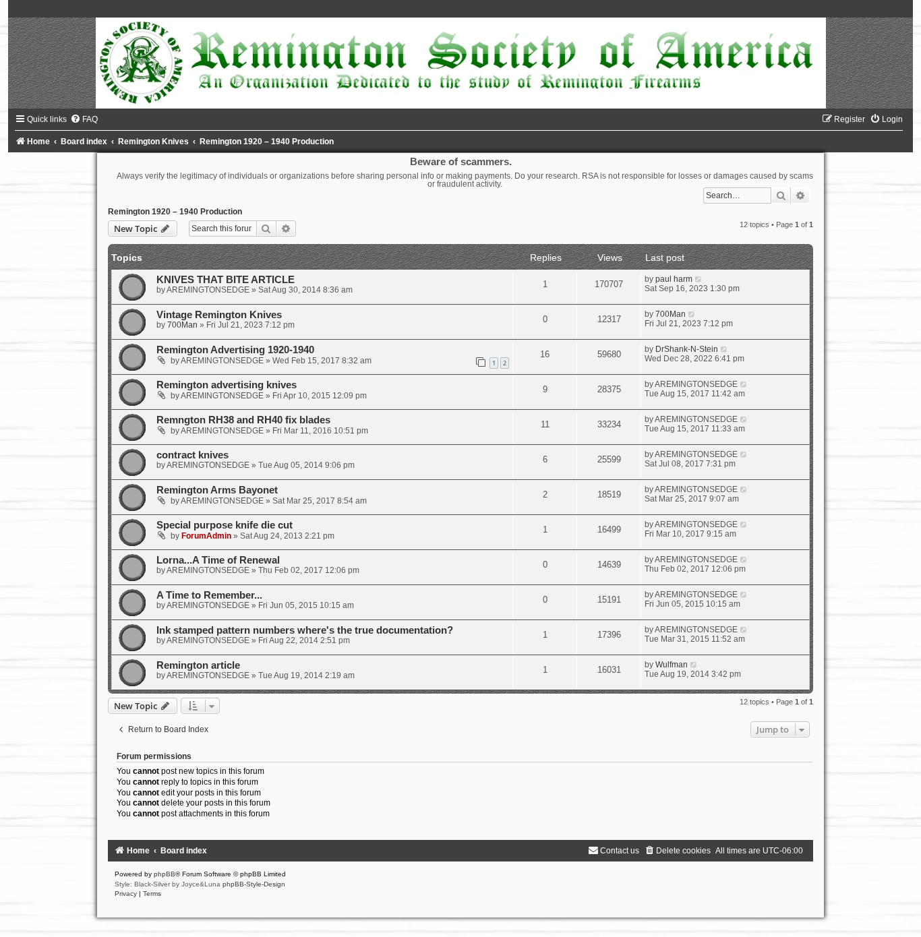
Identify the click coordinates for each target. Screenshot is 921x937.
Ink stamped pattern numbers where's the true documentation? (304, 630)
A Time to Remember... (209, 595)
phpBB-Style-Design (253, 884)
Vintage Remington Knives (219, 314)
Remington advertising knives (226, 385)
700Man (182, 325)
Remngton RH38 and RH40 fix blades (243, 420)
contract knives (192, 455)
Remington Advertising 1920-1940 (235, 349)
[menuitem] (84, 119)
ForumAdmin (206, 536)
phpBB (164, 874)
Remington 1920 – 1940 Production (175, 211)
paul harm (673, 279)
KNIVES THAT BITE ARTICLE (225, 279)
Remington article (198, 665)
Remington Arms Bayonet (217, 490)
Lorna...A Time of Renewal (218, 560)
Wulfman (671, 664)
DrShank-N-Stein (686, 349)
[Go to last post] (698, 279)
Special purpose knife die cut (224, 525)
